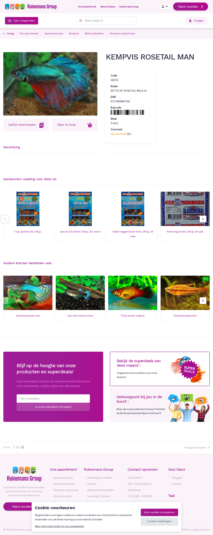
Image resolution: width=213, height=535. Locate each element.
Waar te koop (66, 124)
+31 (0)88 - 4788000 (140, 496)
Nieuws (91, 484)
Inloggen (176, 478)
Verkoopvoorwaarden (100, 490)
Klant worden (188, 6)
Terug (10, 33)
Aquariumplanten (64, 484)
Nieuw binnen (107, 6)
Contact (176, 484)
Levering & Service (98, 496)
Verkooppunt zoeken (99, 478)
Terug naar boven (195, 447)
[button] (203, 219)
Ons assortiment (63, 469)
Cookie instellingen (159, 521)
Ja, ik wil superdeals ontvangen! (53, 407)
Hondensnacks (62, 496)
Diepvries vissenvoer (66, 490)
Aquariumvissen (63, 478)
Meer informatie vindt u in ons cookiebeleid (59, 526)
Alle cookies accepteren (159, 512)
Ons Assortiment (87, 6)
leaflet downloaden (22, 124)
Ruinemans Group (129, 6)
